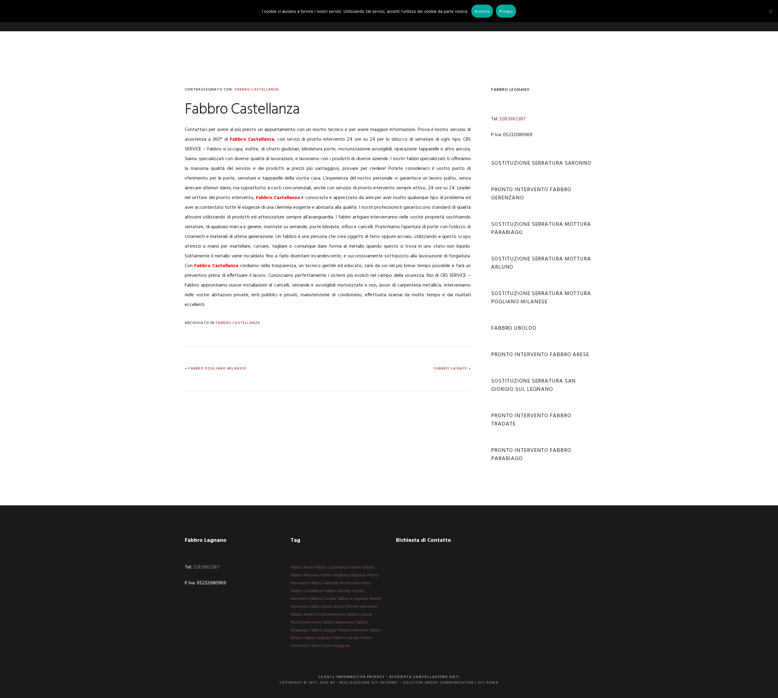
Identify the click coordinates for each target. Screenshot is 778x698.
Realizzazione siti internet (369, 683)
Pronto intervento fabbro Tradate (531, 419)
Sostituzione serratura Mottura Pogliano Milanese (541, 297)
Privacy (506, 11)
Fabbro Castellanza (257, 90)
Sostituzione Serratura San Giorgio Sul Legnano (533, 385)
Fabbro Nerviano (305, 575)
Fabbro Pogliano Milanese (343, 575)
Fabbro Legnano (317, 638)
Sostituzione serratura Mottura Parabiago (541, 228)
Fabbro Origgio (323, 630)
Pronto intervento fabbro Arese (540, 354)
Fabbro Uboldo (513, 328)
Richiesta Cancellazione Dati (424, 677)
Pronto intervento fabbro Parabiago (531, 454)
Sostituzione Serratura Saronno (541, 163)
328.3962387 (512, 119)
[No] (770, 11)
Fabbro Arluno (361, 567)
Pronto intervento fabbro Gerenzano (531, 193)
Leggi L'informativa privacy (351, 677)
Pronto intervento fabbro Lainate (343, 614)
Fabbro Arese (302, 567)
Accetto (482, 11)
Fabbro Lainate (346, 638)
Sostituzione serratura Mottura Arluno (541, 263)
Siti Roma (488, 683)
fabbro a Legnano (352, 599)
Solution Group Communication (438, 683)
